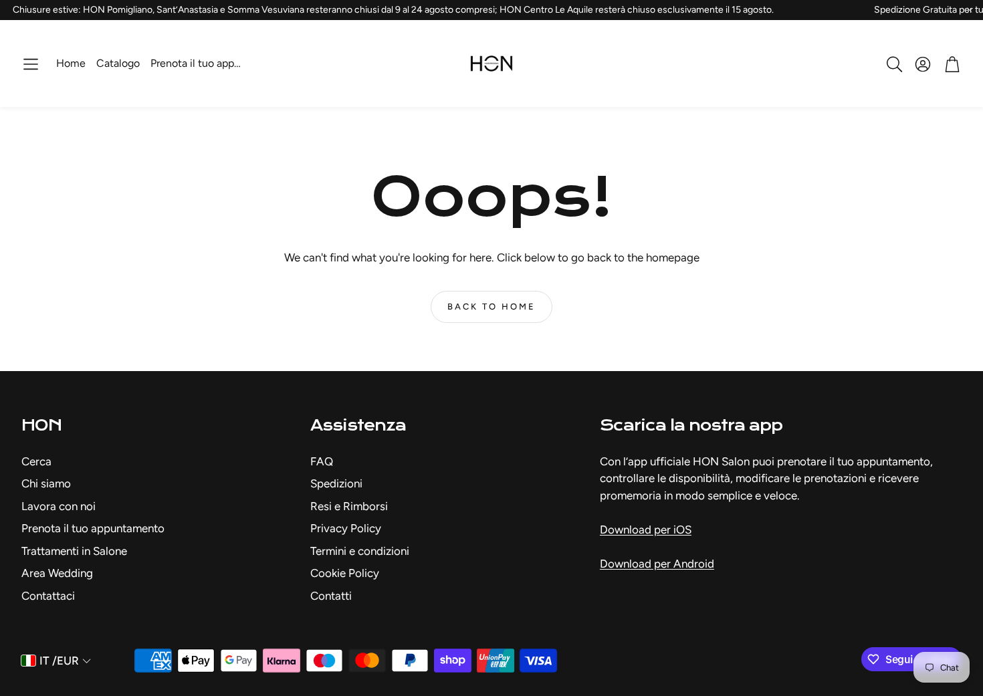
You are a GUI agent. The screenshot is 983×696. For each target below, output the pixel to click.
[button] (30, 64)
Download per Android (657, 563)
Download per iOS (645, 529)
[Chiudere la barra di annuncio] (970, 10)
